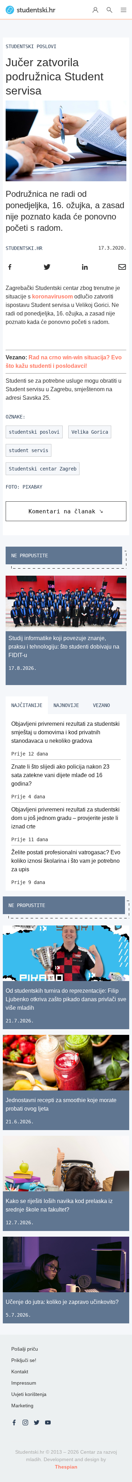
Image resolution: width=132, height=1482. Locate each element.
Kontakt (19, 1371)
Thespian (66, 1467)
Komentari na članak (62, 511)
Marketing (22, 1405)
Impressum (23, 1383)
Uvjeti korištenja (28, 1394)
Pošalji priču (24, 1349)
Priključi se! (23, 1360)
